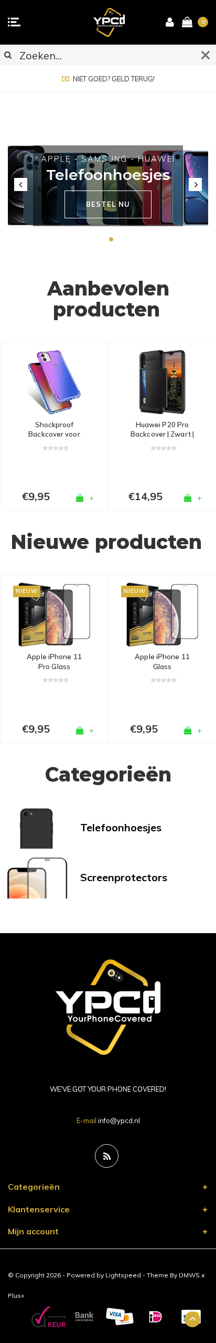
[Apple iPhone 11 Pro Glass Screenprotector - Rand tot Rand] (54, 615)
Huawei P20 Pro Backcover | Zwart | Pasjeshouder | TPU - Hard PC (162, 429)
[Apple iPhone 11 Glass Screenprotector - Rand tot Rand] (162, 615)
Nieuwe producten (106, 542)
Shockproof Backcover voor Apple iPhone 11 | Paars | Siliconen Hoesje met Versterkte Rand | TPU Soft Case (54, 429)
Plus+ (16, 1295)
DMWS (189, 1275)
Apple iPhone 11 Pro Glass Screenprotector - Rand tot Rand (54, 661)
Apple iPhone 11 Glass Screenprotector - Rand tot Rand (162, 661)
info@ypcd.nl (119, 1120)
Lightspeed (123, 1275)
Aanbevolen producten (108, 299)
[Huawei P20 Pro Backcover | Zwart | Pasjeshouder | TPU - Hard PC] (162, 382)
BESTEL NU (107, 204)
